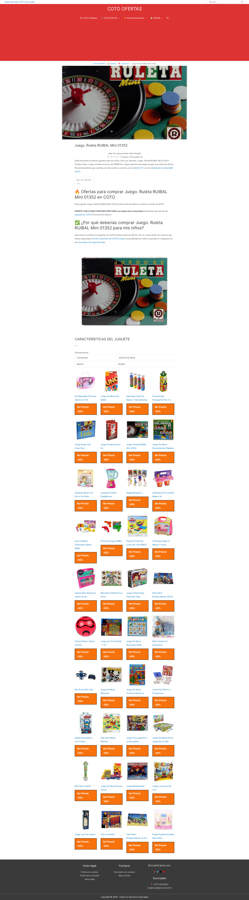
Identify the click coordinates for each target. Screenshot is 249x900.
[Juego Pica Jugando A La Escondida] (137, 732)
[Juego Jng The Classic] (86, 829)
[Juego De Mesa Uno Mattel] (112, 390)
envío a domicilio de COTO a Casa (108, 238)
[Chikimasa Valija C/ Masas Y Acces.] (163, 535)
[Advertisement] (124, 41)
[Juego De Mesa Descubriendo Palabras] (163, 439)
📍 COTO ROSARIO (159, 884)
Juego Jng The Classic (85, 834)
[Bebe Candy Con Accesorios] (163, 635)
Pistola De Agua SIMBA (111, 541)
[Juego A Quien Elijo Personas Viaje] (137, 587)
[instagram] (155, 872)
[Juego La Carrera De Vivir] (163, 780)
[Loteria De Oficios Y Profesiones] (163, 684)
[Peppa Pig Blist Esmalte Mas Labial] (163, 829)
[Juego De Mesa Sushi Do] (112, 439)
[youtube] (164, 872)
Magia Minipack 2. (134, 493)
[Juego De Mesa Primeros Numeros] (137, 684)
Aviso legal (90, 879)
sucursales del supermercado (91, 242)
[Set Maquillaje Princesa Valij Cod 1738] (86, 390)
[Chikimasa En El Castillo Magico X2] (163, 487)
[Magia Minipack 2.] (137, 487)
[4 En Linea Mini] (112, 829)
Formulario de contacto (124, 872)
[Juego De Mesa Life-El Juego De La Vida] (163, 732)
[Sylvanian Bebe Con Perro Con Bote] (86, 487)
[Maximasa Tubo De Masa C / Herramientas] (137, 390)
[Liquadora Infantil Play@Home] (112, 487)
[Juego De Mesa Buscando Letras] (137, 635)
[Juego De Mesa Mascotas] (112, 684)
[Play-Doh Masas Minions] (112, 732)
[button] (168, 18)
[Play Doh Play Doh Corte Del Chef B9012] (137, 535)
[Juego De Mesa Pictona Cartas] (112, 780)
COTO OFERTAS (124, 8)
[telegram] (161, 872)
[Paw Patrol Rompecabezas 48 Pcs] (163, 587)
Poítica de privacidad (89, 875)
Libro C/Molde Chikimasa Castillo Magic (83, 545)
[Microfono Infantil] (86, 780)
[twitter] (158, 872)
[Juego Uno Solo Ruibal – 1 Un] (112, 635)
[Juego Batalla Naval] (137, 780)
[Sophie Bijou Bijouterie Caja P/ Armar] (86, 587)
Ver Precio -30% (83, 409)
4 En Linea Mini (108, 834)
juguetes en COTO (83, 214)
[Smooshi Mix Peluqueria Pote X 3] (163, 390)
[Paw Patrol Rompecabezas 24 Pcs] (137, 829)
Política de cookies (89, 872)
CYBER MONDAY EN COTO (159, 888)
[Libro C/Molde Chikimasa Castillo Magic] (86, 535)
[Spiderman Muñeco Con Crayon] (86, 732)
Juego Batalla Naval (135, 786)
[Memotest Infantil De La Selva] (112, 587)
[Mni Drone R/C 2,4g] (86, 684)
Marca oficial (124, 875)
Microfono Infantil (83, 786)
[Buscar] (242, 2)
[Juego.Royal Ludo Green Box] (86, 439)
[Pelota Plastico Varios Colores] (86, 635)
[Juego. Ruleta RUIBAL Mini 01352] (137, 439)
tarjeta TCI (138, 168)
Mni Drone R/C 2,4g (84, 689)
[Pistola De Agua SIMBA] (112, 535)
